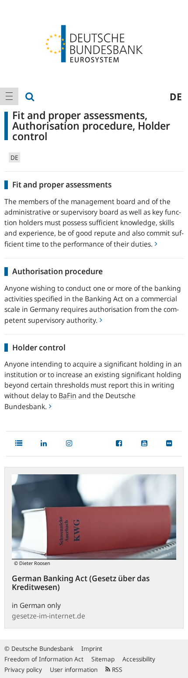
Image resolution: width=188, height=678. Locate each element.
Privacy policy (23, 669)
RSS (116, 669)
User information (73, 669)
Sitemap (103, 659)
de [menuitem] (176, 96)
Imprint (91, 648)
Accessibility (138, 659)
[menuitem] (9, 96)
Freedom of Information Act (44, 659)
